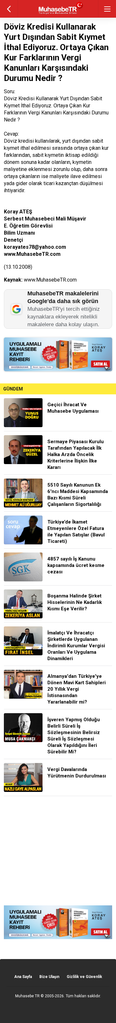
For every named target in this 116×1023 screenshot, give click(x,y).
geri (9, 9)
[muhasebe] (58, 14)
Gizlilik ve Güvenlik (84, 976)
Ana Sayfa (23, 976)
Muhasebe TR (27, 996)
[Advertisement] (58, 850)
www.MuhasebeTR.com (50, 280)
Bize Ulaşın (49, 976)
